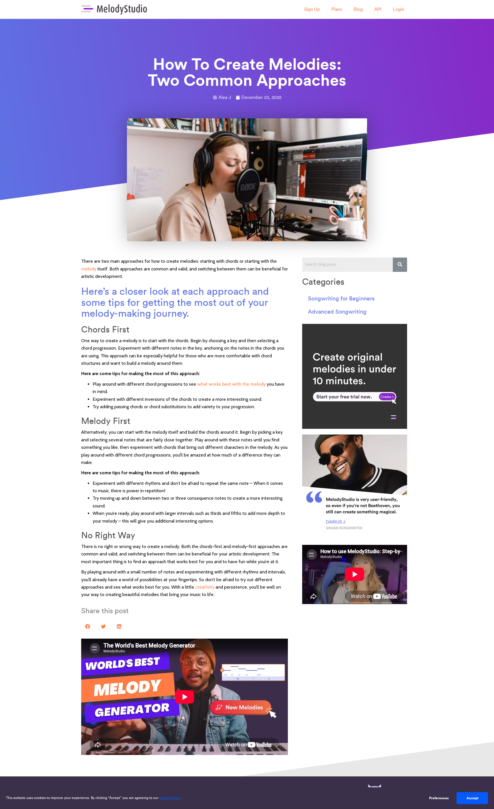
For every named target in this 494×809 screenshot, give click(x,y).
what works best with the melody (231, 384)
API (377, 9)
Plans (336, 9)
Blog (358, 9)
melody (88, 269)
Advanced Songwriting (337, 311)
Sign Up (312, 9)
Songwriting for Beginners (341, 298)
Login (398, 9)
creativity (204, 587)
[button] (87, 626)
